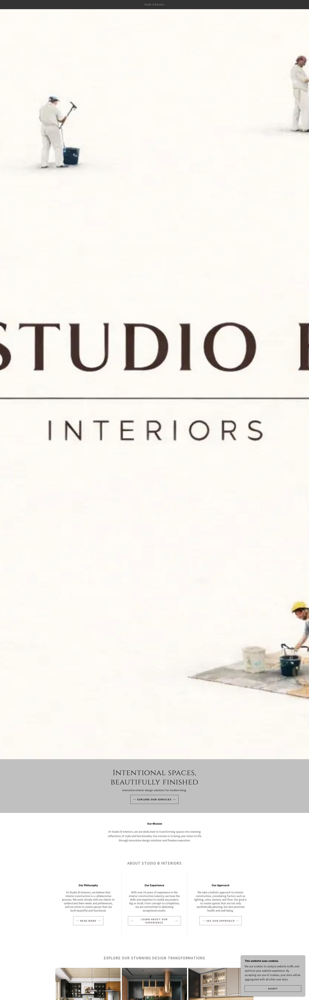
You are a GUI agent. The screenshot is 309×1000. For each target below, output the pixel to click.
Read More (88, 920)
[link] (154, 4)
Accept (273, 988)
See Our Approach (220, 920)
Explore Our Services (154, 799)
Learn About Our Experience (154, 921)
